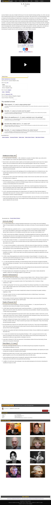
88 (7, 82)
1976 (11, 94)
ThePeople (7, 1)
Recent (29, 501)
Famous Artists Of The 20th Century (38, 498)
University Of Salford (14, 137)
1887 (28, 45)
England (9, 90)
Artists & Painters (27, 51)
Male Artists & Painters (40, 137)
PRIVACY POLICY (29, 502)
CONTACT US (34, 502)
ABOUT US (39, 502)
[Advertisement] (19, 10)
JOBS (41, 502)
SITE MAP (18, 502)
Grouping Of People (24, 501)
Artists (20, 51)
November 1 (24, 45)
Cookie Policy (23, 502)
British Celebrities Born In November (8, 79)
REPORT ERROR (45, 410)
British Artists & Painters (30, 137)
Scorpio (31, 45)
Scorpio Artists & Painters (15, 218)
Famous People (22, 503)
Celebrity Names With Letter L (16, 498)
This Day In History (12, 502)
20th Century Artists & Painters (27, 498)
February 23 (8, 94)
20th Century (9, 498)
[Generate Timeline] (8, 405)
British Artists (21, 137)
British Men (8, 92)
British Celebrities (5, 137)
